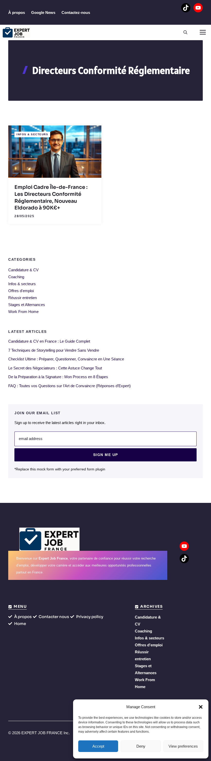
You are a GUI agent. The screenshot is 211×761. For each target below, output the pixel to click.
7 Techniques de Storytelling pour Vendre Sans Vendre (53, 350)
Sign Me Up (105, 455)
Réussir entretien (22, 297)
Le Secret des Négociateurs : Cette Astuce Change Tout (55, 368)
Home (20, 623)
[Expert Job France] (16, 32)
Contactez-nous (75, 12)
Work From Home (23, 311)
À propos (16, 12)
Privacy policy (89, 616)
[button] (200, 706)
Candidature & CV (23, 270)
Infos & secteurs (32, 134)
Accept (98, 746)
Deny (140, 746)
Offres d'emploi (21, 291)
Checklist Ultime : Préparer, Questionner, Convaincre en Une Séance (66, 359)
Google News (43, 12)
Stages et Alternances (26, 304)
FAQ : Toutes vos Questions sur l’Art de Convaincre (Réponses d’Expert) (69, 386)
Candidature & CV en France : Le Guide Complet (49, 341)
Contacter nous (54, 616)
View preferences (183, 746)
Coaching (16, 277)
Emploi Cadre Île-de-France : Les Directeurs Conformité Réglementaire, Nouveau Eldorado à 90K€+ (50, 197)
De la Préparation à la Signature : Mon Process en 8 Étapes (58, 377)
